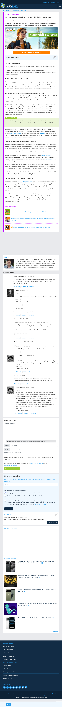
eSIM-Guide (6, 653)
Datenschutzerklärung (36, 463)
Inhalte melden (46, 693)
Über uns (9, 693)
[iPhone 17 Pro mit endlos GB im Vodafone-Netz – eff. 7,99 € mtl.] (10, 623)
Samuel (6, 257)
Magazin (8, 10)
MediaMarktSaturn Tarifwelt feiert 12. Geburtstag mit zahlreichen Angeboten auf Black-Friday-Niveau (36, 576)
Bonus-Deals (52, 2)
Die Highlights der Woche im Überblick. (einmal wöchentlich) (23, 493)
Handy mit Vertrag (8, 649)
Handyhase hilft (16, 10)
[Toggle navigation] (59, 6)
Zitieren (24, 286)
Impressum (15, 693)
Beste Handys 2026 (8, 656)
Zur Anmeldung (52, 522)
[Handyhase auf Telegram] (7, 687)
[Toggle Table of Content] (54, 57)
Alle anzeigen (54, 631)
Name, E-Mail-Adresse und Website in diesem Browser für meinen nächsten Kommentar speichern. (28, 458)
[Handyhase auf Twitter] (13, 687)
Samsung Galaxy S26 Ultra (10, 675)
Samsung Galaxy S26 (9, 672)
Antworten (31, 286)
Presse (56, 693)
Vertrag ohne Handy (8, 646)
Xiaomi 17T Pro (7, 678)
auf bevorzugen (42, 20)
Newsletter (45, 2)
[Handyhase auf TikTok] (26, 687)
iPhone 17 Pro (7, 665)
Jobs (58, 2)
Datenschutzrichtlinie (40, 504)
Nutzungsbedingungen (10, 465)
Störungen (23, 10)
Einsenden (9, 509)
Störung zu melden (46, 155)
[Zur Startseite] (3, 10)
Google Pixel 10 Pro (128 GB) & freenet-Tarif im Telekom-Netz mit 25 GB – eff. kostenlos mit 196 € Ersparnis (36, 562)
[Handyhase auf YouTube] (23, 687)
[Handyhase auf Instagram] (19, 687)
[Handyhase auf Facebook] (16, 687)
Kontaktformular (50, 159)
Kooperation (43, 695)
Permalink (17, 286)
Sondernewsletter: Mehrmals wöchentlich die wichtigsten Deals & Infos (26, 495)
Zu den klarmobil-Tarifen (30, 52)
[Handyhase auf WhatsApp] (10, 687)
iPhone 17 (6, 668)
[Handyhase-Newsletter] (4, 687)
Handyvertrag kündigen (9, 659)
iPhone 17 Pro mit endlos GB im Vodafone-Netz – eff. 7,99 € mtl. (35, 617)
